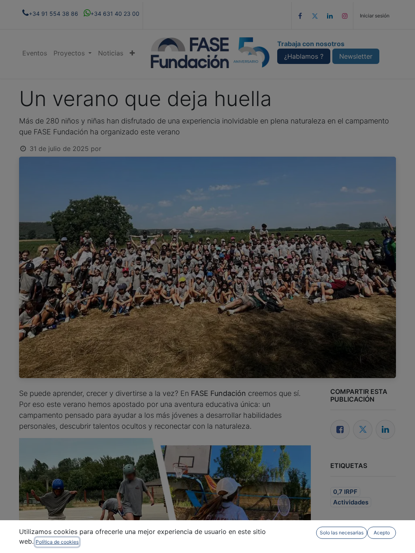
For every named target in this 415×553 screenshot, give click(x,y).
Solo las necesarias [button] (342, 533)
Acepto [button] (382, 533)
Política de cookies (57, 542)
